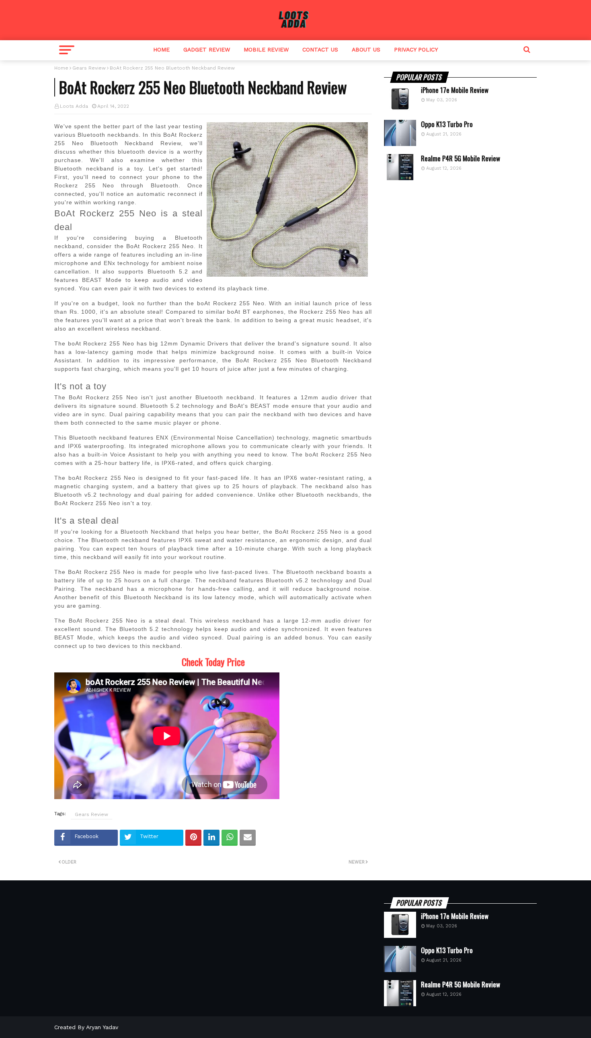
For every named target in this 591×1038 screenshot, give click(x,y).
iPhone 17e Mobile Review (454, 90)
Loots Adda (74, 106)
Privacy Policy (416, 49)
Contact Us (320, 49)
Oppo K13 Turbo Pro (447, 124)
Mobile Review (266, 49)
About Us (366, 49)
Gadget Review (206, 49)
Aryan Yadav (102, 1027)
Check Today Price (213, 661)
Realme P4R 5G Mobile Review (460, 158)
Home (161, 49)
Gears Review (89, 68)
